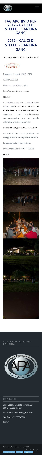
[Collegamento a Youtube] (33, 450)
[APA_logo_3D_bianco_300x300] (17, 8)
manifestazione (32, 114)
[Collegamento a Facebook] (26, 450)
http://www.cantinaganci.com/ (16, 91)
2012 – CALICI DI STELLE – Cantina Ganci (21, 45)
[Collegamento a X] (30, 450)
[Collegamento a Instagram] (37, 450)
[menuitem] (35, 8)
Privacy (6, 422)
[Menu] (35, 8)
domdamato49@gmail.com (20, 412)
